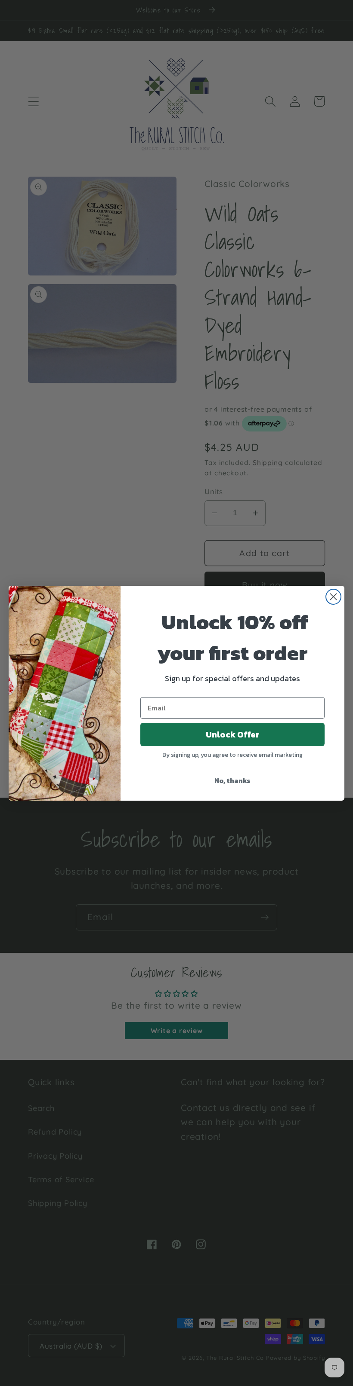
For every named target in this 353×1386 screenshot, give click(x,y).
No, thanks (232, 780)
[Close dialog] (333, 596)
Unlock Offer (233, 734)
